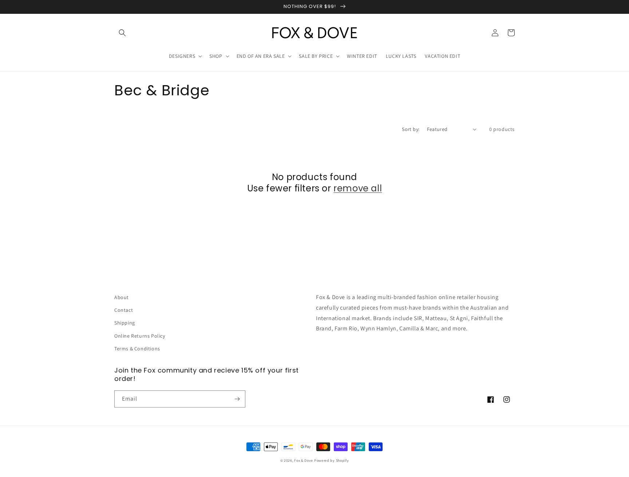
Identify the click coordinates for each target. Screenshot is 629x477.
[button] (122, 33)
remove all (357, 188)
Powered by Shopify (331, 460)
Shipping (124, 322)
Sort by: (410, 129)
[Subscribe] (237, 399)
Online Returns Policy (139, 336)
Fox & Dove (303, 460)
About (121, 297)
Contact (123, 310)
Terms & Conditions (137, 348)
